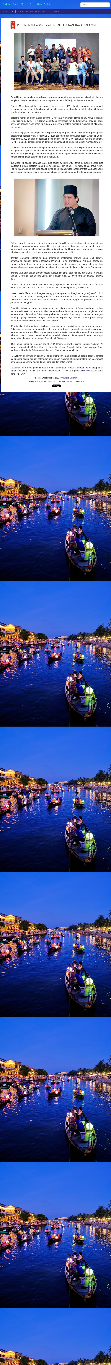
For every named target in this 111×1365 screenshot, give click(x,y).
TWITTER (56, 11)
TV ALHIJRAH (79, 381)
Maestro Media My (70, 378)
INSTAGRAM (23, 11)
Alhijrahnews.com (88, 371)
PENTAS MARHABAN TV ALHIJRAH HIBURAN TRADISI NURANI (56, 25)
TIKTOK (46, 11)
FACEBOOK (35, 11)
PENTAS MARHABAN (63, 381)
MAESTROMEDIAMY (44, 381)
